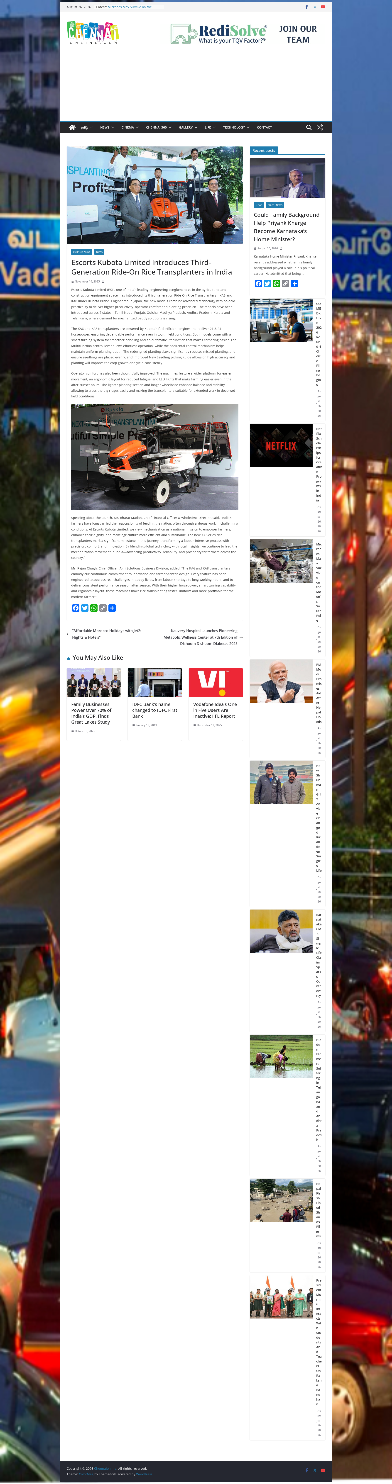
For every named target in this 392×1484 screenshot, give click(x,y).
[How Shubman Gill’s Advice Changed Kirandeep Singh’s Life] (281, 834)
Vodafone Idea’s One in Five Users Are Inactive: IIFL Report (215, 710)
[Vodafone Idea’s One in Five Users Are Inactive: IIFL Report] (216, 671)
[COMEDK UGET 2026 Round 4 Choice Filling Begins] (281, 360)
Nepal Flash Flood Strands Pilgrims (318, 1210)
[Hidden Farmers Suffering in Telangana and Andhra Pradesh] (281, 1105)
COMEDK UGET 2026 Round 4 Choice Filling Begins (319, 344)
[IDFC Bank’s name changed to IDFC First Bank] (155, 671)
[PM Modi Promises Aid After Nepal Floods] (281, 708)
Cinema (128, 127)
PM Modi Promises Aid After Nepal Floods (319, 693)
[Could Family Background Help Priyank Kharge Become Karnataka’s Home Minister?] (287, 178)
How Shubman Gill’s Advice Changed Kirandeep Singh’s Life (319, 818)
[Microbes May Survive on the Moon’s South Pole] (281, 598)
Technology (234, 127)
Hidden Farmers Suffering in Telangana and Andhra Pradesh (319, 1090)
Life (208, 127)
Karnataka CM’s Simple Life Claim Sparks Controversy (319, 955)
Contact (264, 127)
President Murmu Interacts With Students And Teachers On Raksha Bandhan (319, 1342)
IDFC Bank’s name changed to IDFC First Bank (154, 710)
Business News (81, 251)
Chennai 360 (156, 127)
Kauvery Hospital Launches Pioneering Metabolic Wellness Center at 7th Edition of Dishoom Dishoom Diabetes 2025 (201, 637)
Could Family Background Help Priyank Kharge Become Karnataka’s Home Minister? (287, 227)
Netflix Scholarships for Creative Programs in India (132, 9)
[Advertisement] (196, 87)
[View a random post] (319, 127)
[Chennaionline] (72, 127)
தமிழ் (84, 127)
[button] (90, 127)
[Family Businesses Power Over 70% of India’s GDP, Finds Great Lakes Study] (94, 671)
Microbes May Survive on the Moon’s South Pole (319, 582)
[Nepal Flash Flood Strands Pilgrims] (281, 1225)
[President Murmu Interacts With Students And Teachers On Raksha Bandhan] (281, 1357)
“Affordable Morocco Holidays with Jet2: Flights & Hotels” (106, 634)
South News (275, 205)
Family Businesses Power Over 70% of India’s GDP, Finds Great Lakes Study (91, 713)
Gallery (186, 127)
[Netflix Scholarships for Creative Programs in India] (281, 480)
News (104, 127)
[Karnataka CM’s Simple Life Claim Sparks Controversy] (281, 971)
